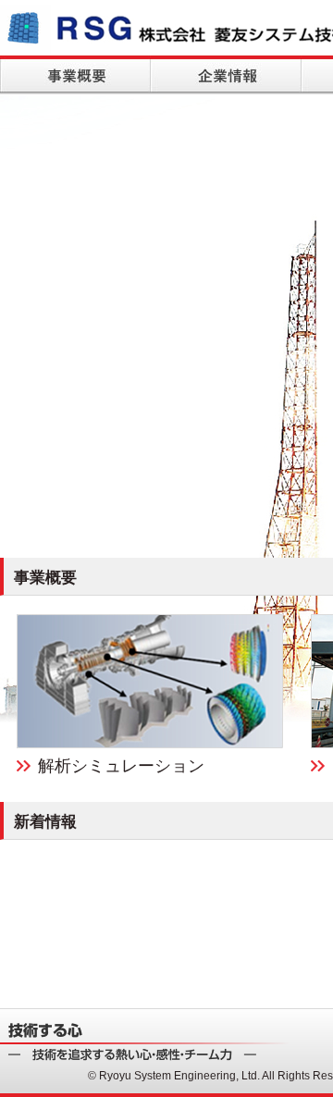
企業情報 (226, 73)
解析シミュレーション (121, 766)
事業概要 (75, 73)
